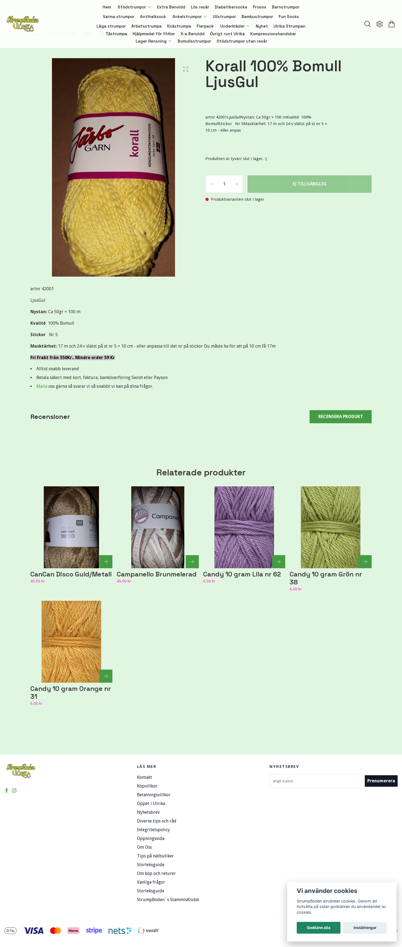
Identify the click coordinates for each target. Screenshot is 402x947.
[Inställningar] (380, 24)
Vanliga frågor (151, 882)
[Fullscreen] (185, 69)
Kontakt (144, 777)
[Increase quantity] (237, 184)
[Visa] (365, 561)
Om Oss (144, 847)
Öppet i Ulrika (151, 803)
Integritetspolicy (153, 829)
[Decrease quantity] (212, 184)
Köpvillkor (147, 786)
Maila (42, 386)
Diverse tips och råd (156, 821)
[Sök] (368, 24)
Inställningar (365, 927)
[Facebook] (6, 790)
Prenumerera (381, 780)
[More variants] (105, 561)
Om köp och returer (156, 873)
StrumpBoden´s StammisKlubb (168, 899)
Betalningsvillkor (154, 794)
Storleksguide (150, 864)
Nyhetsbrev (148, 812)
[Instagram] (14, 790)
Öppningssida (150, 838)
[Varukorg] (392, 24)
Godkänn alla (318, 927)
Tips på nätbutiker (155, 856)
